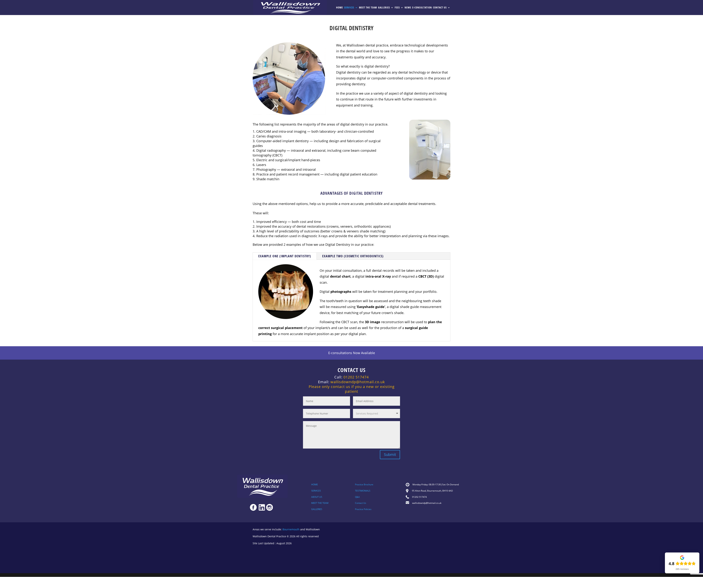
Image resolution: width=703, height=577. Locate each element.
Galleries (384, 7)
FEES (397, 7)
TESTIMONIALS (362, 490)
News (408, 7)
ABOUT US (316, 496)
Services (349, 7)
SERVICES (316, 490)
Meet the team (368, 7)
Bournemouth (291, 529)
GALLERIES (316, 509)
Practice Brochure (364, 484)
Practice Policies (363, 509)
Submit (390, 454)
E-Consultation (422, 7)
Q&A (357, 496)
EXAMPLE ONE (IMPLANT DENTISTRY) (284, 256)
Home (339, 7)
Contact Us (440, 7)
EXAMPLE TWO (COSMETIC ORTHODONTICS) (353, 256)
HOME (314, 484)
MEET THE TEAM (319, 503)
